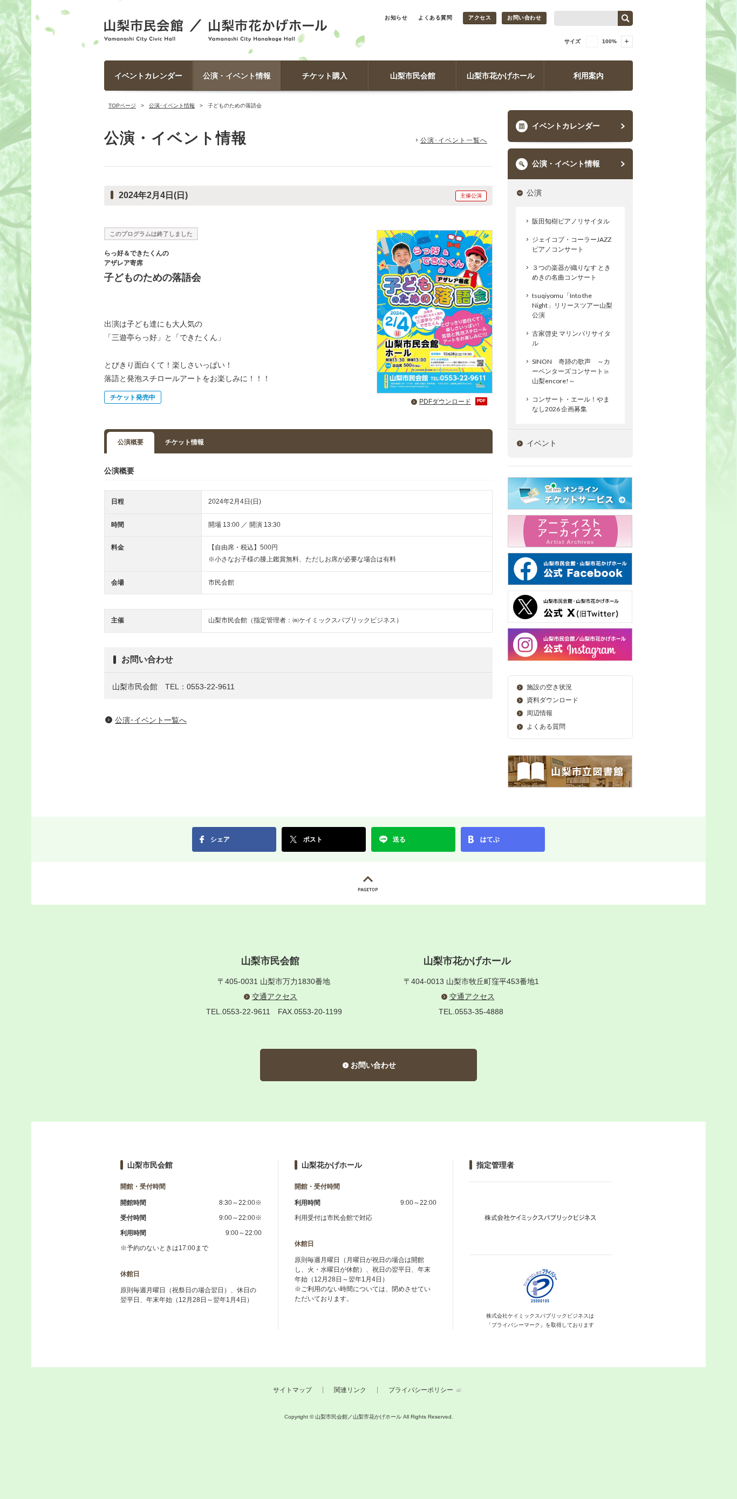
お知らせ (396, 18)
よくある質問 (435, 18)
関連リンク (350, 1390)
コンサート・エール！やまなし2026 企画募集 (571, 404)
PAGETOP (368, 883)
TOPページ (122, 105)
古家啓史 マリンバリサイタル (571, 338)
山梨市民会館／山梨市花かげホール (215, 30)
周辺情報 (539, 713)
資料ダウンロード (552, 700)
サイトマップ (292, 1390)
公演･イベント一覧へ (453, 140)
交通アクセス (274, 996)
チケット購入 (324, 75)
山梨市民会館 (412, 75)
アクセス (479, 18)
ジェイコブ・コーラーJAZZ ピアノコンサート (571, 244)
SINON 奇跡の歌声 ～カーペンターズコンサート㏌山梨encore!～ (571, 371)
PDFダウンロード (452, 401)
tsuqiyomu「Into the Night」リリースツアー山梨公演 (572, 305)
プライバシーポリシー (420, 1390)
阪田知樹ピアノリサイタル (571, 221)
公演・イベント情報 (237, 75)
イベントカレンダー (148, 75)
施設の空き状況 (549, 687)
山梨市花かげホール (501, 75)
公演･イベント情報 (172, 105)
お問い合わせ (524, 18)
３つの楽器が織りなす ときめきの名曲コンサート (571, 272)
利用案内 (589, 75)
